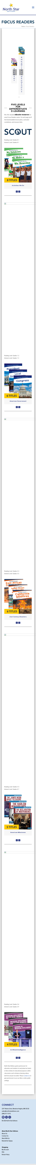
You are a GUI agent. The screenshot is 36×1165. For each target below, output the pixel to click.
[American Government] (18, 382)
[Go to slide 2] (19, 98)
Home (23, 26)
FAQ (3, 1153)
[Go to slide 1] (17, 98)
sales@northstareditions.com (10, 1112)
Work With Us (6, 1139)
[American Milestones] (18, 813)
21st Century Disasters (18, 618)
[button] (33, 7)
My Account (5, 1151)
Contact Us (5, 1137)
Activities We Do (18, 187)
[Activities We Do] (18, 166)
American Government (18, 402)
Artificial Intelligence (18, 1051)
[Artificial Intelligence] (18, 1031)
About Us (4, 1135)
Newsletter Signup (7, 1142)
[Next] (21, 73)
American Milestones (18, 833)
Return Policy (5, 1156)
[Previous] (15, 73)
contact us (27, 1077)
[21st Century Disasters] (18, 597)
